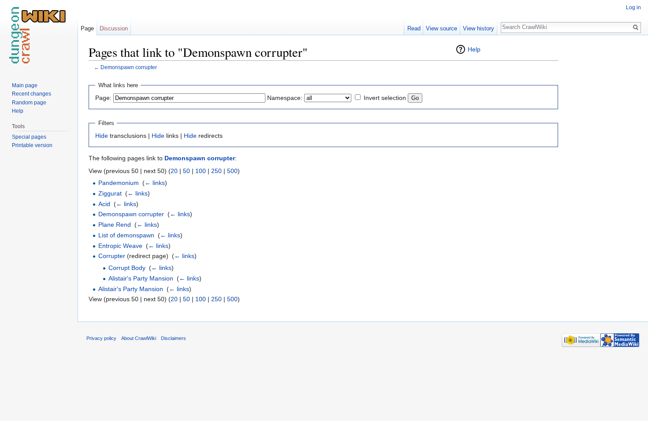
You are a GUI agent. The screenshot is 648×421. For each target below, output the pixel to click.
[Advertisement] (602, 176)
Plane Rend (114, 224)
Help (474, 49)
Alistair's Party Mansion (140, 278)
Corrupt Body (126, 267)
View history (478, 28)
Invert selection (385, 97)
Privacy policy (101, 338)
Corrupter (111, 255)
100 (200, 170)
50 (186, 170)
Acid (104, 203)
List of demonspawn (126, 235)
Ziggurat (110, 193)
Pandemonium (118, 182)
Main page (24, 85)
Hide (101, 135)
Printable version (32, 145)
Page (87, 28)
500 (232, 170)
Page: (103, 97)
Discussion (114, 28)
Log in (633, 7)
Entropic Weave (120, 245)
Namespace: (284, 97)
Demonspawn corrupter (129, 67)
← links (155, 182)
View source (441, 28)
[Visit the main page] (39, 35)
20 (174, 170)
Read (414, 28)
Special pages (29, 137)
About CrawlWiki (138, 338)
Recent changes (31, 94)
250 (216, 170)
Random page (29, 103)
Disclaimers (173, 338)
